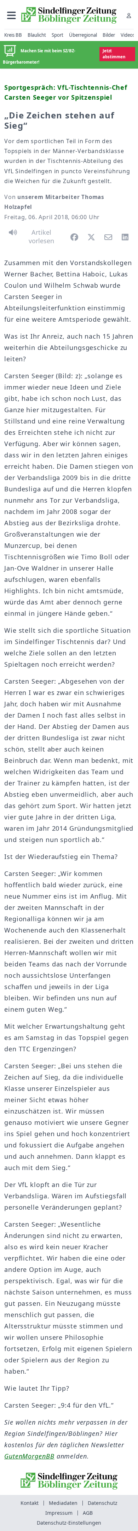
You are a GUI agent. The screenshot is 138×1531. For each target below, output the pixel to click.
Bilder (109, 35)
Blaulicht (37, 35)
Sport (57, 35)
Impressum (59, 1512)
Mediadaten (63, 1503)
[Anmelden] (129, 15)
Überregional (83, 35)
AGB (88, 1512)
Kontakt (30, 1503)
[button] (11, 15)
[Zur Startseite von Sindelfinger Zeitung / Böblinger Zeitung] (69, 15)
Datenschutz (102, 1503)
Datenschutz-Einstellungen (69, 1522)
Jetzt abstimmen (114, 53)
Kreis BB (13, 35)
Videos (128, 35)
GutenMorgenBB (29, 1456)
